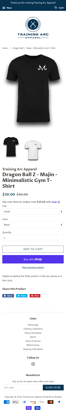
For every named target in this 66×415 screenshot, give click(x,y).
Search (33, 336)
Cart (61, 7)
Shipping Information (33, 349)
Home (5, 48)
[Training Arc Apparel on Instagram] (33, 364)
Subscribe (53, 387)
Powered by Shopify (52, 396)
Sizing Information (33, 333)
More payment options (33, 267)
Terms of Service (33, 341)
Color (5, 219)
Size (4, 206)
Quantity (6, 232)
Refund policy (33, 345)
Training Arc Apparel (32, 396)
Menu (9, 7)
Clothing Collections (33, 328)
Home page (33, 324)
